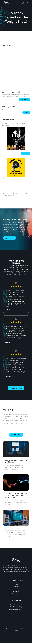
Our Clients (16, 586)
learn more (25, 153)
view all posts (16, 434)
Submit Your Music (16, 614)
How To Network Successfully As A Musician (16, 461)
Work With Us (16, 594)
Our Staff (16, 584)
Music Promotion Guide (16, 604)
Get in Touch (16, 611)
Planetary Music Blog (16, 607)
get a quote (9, 238)
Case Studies (16, 589)
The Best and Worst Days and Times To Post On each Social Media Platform (16, 495)
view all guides (24, 99)
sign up (26, 112)
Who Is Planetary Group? (16, 609)
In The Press (16, 591)
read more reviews (16, 388)
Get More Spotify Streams (14, 529)
